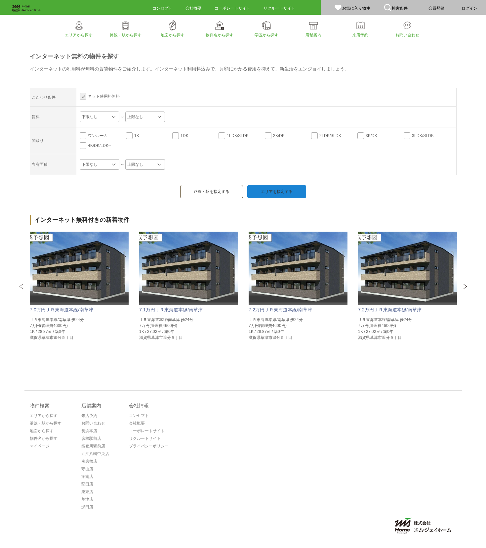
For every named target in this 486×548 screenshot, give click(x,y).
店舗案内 (91, 405)
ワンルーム (98, 135)
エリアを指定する (277, 191)
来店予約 (89, 415)
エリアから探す (44, 415)
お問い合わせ (93, 423)
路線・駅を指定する (211, 191)
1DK (184, 135)
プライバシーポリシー (149, 446)
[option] (79, 286)
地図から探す (42, 431)
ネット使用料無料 (104, 96)
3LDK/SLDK (423, 135)
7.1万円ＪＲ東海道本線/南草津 (171, 309)
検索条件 (400, 8)
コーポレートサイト (147, 431)
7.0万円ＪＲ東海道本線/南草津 (61, 309)
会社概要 (137, 423)
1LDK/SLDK (238, 135)
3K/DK (371, 135)
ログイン (469, 8)
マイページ (40, 446)
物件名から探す (44, 438)
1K (136, 135)
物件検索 (40, 405)
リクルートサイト (145, 438)
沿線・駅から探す (45, 423)
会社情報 (139, 405)
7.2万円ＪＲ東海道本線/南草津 (280, 309)
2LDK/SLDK (330, 135)
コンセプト (139, 415)
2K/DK (279, 135)
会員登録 (436, 8)
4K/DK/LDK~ (99, 145)
